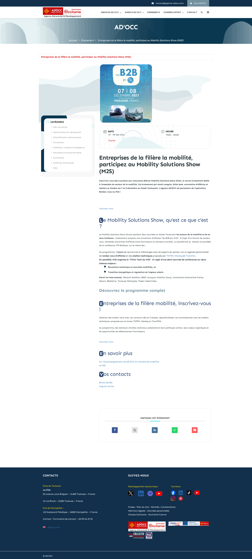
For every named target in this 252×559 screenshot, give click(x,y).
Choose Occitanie (137, 514)
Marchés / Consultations (163, 507)
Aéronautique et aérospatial (67, 132)
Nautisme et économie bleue (67, 152)
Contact (192, 12)
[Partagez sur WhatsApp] (175, 430)
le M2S (102, 365)
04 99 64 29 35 (86, 519)
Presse (131, 507)
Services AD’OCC (110, 12)
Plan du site (143, 507)
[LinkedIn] (155, 430)
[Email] (195, 430)
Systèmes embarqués (63, 163)
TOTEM (170, 256)
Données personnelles (158, 510)
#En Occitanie (60, 127)
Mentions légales (136, 510)
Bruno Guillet (106, 382)
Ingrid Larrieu (106, 386)
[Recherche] (202, 12)
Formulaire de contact (64, 519)
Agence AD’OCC (133, 12)
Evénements (153, 12)
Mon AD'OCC (199, 3)
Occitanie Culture (157, 514)
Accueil (73, 40)
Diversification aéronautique (67, 137)
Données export (172, 12)
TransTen (190, 256)
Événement (87, 40)
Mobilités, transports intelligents (69, 147)
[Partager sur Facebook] (115, 430)
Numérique (58, 158)
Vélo (55, 168)
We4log (178, 256)
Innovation (58, 142)
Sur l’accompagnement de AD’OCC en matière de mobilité (129, 361)
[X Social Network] (135, 430)
